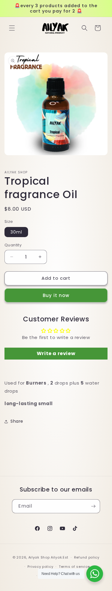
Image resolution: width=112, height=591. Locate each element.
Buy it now (56, 295)
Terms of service (74, 566)
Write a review (56, 353)
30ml (16, 232)
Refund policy (86, 557)
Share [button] (16, 421)
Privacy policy (40, 566)
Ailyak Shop (39, 557)
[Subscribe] (93, 506)
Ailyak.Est (59, 557)
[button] (12, 28)
